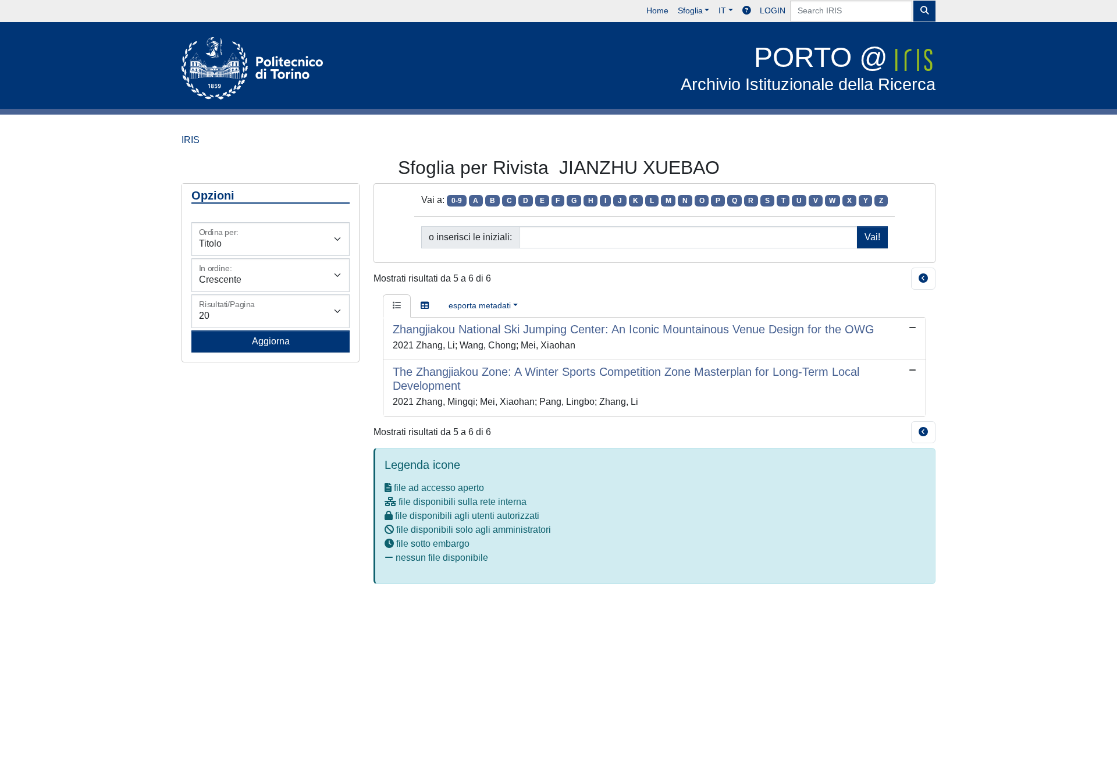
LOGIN (772, 10)
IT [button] (722, 10)
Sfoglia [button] (690, 10)
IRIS (191, 140)
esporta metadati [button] (480, 305)
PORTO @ (808, 68)
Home (657, 10)
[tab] (397, 306)
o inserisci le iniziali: (470, 237)
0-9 (456, 201)
